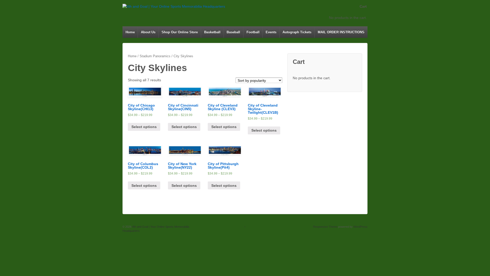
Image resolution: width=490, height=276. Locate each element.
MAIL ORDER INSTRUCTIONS (341, 32)
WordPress (360, 226)
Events (271, 32)
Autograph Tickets (297, 32)
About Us (148, 32)
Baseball (233, 32)
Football (253, 32)
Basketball (212, 32)
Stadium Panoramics (155, 56)
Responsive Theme (325, 226)
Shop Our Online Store (180, 32)
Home (130, 32)
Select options (144, 127)
